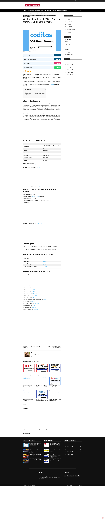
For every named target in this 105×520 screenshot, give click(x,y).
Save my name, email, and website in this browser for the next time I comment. (38, 429)
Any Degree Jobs (68, 39)
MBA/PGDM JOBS (68, 49)
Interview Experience (62, 10)
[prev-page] (24, 404)
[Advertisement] (42, 130)
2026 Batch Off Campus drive (70, 61)
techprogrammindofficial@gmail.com (49, 481)
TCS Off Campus (68, 27)
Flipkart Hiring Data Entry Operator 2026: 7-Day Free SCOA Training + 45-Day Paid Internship (35, 450)
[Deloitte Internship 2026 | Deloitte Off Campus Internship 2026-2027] (42, 381)
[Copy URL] (24, 26)
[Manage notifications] (103, 518)
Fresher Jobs (31, 10)
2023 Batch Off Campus (69, 66)
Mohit (32, 352)
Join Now (58, 55)
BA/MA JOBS (67, 51)
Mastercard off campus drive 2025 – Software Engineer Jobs (31, 347)
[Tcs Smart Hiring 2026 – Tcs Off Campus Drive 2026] (55, 381)
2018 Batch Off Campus (69, 74)
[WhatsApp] (32, 26)
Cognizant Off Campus (69, 22)
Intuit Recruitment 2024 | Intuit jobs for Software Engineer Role (54, 347)
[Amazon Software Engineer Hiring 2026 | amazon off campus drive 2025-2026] (55, 368)
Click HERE (45, 261)
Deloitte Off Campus (68, 21)
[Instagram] (75, 1)
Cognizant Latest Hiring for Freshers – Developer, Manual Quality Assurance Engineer (35, 444)
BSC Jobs (66, 46)
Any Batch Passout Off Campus (70, 75)
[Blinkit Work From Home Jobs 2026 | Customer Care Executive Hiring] (26, 456)
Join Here (45, 266)
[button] (80, 10)
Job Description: (27, 94)
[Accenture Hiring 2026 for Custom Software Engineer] (55, 394)
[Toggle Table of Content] (44, 89)
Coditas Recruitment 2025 (31, 82)
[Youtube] (81, 1)
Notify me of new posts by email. (30, 431)
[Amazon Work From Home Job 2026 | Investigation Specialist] (26, 461)
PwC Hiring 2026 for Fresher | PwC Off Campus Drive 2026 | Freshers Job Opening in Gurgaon (42, 374)
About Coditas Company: (29, 90)
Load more (31, 465)
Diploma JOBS (67, 52)
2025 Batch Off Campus (37, 15)
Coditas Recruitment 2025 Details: (31, 92)
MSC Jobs (54, 15)
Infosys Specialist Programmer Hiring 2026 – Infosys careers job (42, 400)
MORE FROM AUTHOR (36, 361)
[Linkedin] (77, 1)
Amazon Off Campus (68, 19)
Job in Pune (50, 15)
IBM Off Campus (68, 24)
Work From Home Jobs (69, 54)
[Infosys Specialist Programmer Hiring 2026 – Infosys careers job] (42, 394)
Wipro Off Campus (68, 31)
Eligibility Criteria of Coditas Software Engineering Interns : (35, 93)
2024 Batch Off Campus (30, 15)
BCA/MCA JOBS (43, 15)
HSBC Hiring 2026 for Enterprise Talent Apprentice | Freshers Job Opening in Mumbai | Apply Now (28, 374)
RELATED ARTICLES (27, 361)
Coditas (52, 84)
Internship (43, 10)
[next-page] (25, 404)
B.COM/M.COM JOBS (68, 47)
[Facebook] (73, 1)
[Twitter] (37, 26)
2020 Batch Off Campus (69, 69)
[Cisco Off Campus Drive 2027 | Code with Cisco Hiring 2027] (46, 450)
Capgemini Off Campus (69, 32)
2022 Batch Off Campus (69, 67)
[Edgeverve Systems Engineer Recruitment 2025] (29, 394)
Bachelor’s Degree (35, 196)
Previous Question (51, 10)
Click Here (37, 164)
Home (25, 10)
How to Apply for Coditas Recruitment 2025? (32, 95)
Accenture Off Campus (69, 18)
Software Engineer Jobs (27, 16)
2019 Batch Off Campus (69, 72)
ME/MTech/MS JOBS (68, 42)
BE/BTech (47, 15)
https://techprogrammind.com (35, 354)
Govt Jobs (37, 10)
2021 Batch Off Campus (69, 70)
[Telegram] (79, 1)
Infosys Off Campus (68, 26)
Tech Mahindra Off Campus (70, 29)
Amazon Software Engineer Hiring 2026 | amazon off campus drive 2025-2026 (55, 374)
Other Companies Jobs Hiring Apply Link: (32, 97)
